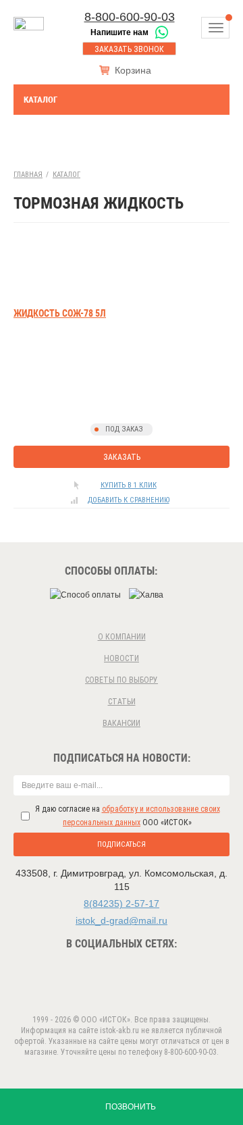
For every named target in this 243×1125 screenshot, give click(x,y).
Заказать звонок (129, 49)
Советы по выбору (121, 680)
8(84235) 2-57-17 (121, 903)
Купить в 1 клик (129, 485)
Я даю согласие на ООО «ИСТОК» (127, 815)
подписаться (121, 844)
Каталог (40, 100)
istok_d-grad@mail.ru (121, 920)
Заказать (121, 457)
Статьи (122, 701)
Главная (28, 174)
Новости (121, 658)
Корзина (133, 70)
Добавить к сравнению (128, 500)
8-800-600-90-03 (129, 17)
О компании (122, 637)
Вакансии (121, 723)
